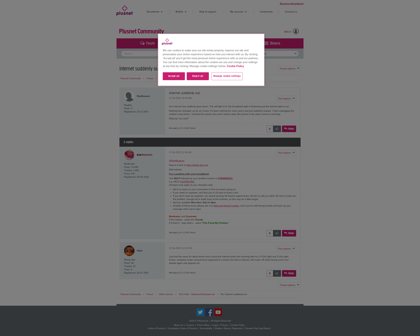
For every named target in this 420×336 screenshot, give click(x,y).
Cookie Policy (235, 66)
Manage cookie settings (227, 76)
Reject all (197, 76)
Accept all (173, 76)
